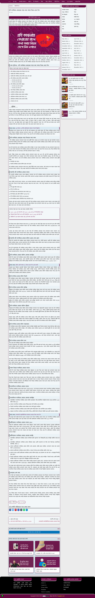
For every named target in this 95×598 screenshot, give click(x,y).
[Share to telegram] (27, 510)
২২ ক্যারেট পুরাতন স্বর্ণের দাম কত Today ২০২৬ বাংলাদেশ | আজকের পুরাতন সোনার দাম (77, 96)
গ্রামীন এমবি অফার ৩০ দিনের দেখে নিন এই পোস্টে (27, 265)
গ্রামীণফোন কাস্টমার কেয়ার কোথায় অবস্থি (19, 99)
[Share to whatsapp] (24, 510)
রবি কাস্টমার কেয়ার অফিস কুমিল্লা (17, 82)
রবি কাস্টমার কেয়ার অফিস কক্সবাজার (17, 86)
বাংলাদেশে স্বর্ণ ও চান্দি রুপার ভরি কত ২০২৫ (45, 553)
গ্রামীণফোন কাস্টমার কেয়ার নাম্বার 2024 (19, 96)
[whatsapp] (83, 2)
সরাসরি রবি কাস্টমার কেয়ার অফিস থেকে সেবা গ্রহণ (21, 76)
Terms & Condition (45, 592)
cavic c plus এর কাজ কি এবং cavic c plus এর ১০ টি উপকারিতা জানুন (27, 212)
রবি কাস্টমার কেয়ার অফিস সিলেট (17, 80)
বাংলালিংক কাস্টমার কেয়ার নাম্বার (17, 92)
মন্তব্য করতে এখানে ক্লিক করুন (35, 532)
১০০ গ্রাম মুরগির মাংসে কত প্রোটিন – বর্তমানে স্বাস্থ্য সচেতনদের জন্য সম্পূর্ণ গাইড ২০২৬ (77, 80)
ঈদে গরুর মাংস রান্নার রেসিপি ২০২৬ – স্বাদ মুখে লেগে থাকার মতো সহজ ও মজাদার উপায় (77, 105)
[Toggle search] (86, 1)
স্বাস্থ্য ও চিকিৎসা (13, 502)
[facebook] (82, 2)
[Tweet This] (13, 510)
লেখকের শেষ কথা (14, 101)
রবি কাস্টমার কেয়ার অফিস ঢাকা (16, 87)
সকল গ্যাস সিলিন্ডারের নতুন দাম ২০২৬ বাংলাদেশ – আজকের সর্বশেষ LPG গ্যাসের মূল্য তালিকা (77, 88)
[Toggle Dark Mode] (84, 1)
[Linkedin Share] (18, 510)
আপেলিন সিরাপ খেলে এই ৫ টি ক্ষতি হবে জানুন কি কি (21, 553)
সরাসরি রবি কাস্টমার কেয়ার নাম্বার (17, 74)
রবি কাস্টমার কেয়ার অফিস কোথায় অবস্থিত (19, 78)
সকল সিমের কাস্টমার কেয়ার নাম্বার (18, 90)
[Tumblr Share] (21, 510)
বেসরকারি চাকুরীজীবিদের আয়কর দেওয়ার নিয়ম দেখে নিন (28, 414)
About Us (43, 583)
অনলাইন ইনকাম (67, 583)
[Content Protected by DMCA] (45, 596)
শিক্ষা (65, 589)
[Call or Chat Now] (2, 596)
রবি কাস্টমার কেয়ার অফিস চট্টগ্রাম (18, 84)
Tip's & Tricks (21, 502)
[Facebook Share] (10, 510)
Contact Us (43, 585)
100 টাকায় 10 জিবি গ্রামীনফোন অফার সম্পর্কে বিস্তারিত (28, 128)
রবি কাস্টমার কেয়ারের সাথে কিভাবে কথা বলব (20, 71)
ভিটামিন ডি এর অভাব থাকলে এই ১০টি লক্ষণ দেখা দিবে (23, 217)
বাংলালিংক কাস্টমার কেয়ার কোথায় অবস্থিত (19, 94)
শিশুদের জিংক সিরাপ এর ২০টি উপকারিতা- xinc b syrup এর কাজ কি (26, 214)
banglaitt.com (61, 596)
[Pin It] (16, 510)
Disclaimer (43, 589)
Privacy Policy (44, 587)
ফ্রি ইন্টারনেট (66, 587)
